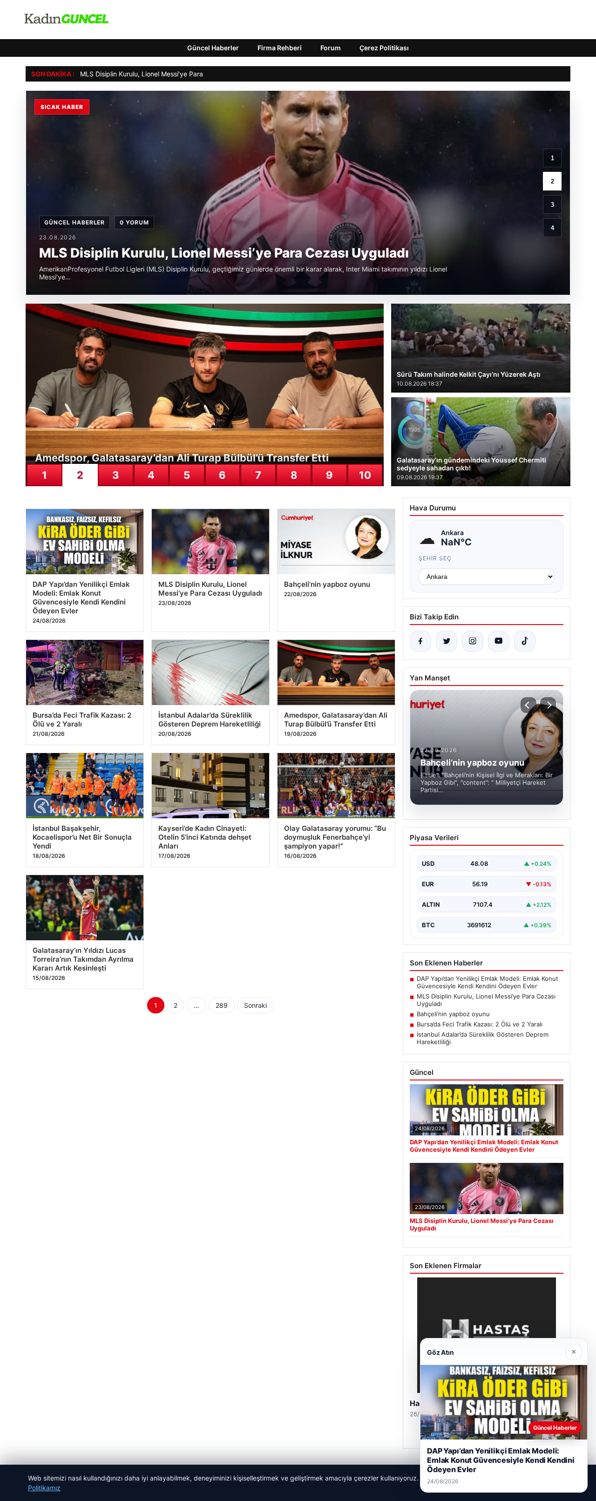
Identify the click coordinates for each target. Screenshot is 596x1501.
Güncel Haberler (213, 48)
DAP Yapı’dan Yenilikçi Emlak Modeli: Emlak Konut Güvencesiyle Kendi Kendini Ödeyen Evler (487, 982)
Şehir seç (435, 558)
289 (222, 1005)
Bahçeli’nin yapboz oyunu (453, 1014)
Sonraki (255, 1005)
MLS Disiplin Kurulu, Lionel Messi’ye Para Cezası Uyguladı (167, 74)
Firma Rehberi (279, 48)
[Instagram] (472, 641)
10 (365, 475)
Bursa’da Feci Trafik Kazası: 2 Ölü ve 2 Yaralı (479, 1024)
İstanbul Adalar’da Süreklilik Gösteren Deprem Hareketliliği (483, 1038)
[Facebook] (420, 641)
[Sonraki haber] (548, 705)
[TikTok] (524, 641)
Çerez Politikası (384, 48)
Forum (330, 48)
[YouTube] (498, 641)
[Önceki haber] (528, 705)
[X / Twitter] (446, 641)
